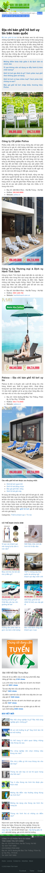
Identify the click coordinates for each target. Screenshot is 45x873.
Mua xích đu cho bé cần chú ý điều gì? (11, 573)
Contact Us (17, 861)
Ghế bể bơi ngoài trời (15, 484)
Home (4, 13)
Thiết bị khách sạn (27, 13)
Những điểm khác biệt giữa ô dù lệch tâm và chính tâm (23, 62)
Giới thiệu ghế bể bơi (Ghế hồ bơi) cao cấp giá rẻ (33, 602)
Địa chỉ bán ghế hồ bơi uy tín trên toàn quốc (20, 31)
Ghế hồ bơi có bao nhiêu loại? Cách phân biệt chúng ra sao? (23, 80)
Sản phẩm (13, 13)
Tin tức (29, 515)
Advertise (25, 861)
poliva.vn (17, 194)
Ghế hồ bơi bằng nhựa (15, 486)
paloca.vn (17, 404)
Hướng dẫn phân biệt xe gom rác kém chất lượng (11, 628)
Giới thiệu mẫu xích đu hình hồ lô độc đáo (32, 545)
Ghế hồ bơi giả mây (14, 491)
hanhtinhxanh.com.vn (22, 295)
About (31, 861)
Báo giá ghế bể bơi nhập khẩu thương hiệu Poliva (23, 86)
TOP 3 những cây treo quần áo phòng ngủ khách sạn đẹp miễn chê (33, 574)
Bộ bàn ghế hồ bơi (9, 37)
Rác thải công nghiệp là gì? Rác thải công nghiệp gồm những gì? (26, 720)
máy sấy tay (6, 830)
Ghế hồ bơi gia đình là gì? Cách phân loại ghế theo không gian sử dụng (23, 74)
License (9, 861)
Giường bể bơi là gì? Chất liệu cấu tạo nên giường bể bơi (10, 602)
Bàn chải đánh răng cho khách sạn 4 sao (33, 628)
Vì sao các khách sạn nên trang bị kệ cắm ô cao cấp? (10, 546)
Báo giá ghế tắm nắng (15, 489)
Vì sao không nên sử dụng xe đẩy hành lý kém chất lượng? (23, 68)
